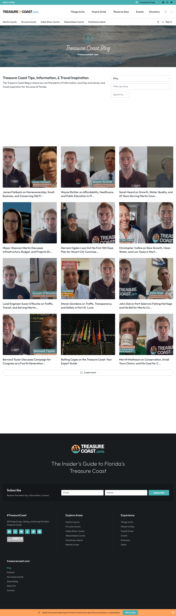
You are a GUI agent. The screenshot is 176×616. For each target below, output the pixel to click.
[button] (158, 22)
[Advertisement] (85, 123)
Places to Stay (127, 526)
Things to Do (127, 522)
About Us (11, 586)
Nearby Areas (72, 544)
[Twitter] (171, 2)
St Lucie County (73, 526)
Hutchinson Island (74, 540)
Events (124, 535)
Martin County (73, 522)
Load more (90, 372)
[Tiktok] (27, 531)
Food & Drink (127, 531)
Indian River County (75, 531)
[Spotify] (39, 531)
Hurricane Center (15, 577)
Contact (11, 590)
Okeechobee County (75, 535)
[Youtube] (21, 531)
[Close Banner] (173, 612)
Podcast (11, 572)
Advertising (12, 581)
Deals (123, 544)
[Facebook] (163, 2)
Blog (9, 568)
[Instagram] (167, 2)
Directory (125, 540)
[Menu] (165, 11)
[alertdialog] (88, 612)
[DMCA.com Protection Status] (15, 541)
